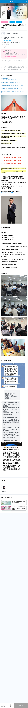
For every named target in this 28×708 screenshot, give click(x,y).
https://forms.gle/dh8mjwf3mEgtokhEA (11, 192)
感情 (19, 60)
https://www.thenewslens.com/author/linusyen (14, 46)
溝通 (6, 60)
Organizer (3, 706)
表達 (10, 60)
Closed (21, 705)
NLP (23, 60)
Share (24, 4)
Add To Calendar (7, 40)
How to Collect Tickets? (10, 56)
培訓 (14, 60)
